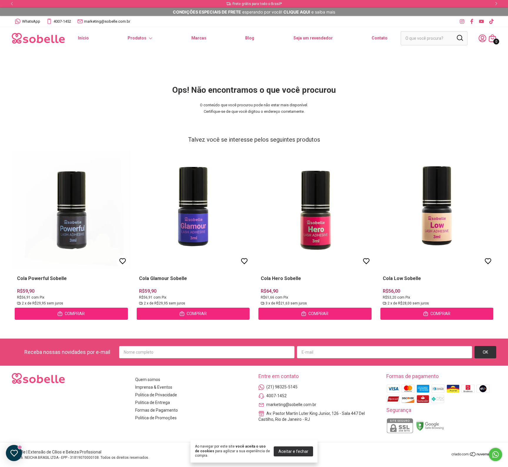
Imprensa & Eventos (153, 387)
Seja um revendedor (313, 38)
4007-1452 (62, 21)
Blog (249, 38)
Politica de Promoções (156, 417)
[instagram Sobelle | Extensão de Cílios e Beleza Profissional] (462, 21)
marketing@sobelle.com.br (107, 21)
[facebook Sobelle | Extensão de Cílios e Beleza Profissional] (472, 21)
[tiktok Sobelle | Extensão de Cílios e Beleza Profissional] (491, 21)
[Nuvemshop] (473, 455)
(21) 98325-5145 (282, 387)
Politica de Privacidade (156, 395)
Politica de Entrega (152, 402)
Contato (379, 38)
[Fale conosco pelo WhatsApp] (495, 454)
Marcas (198, 38)
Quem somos (147, 379)
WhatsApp (31, 21)
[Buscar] (459, 38)
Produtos (137, 38)
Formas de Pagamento (156, 410)
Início (83, 38)
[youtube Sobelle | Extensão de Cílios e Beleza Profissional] (481, 21)
